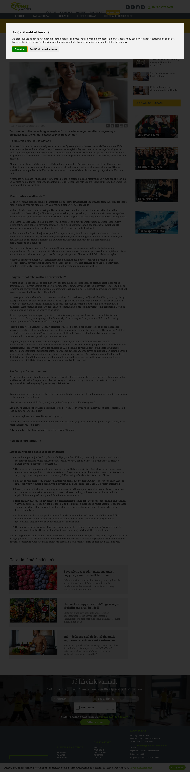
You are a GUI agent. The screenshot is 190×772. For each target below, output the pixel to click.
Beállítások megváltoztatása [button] (43, 49)
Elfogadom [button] (20, 49)
